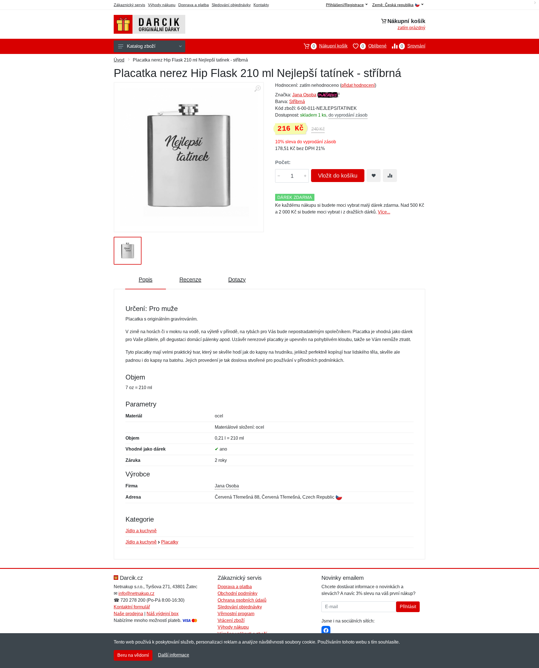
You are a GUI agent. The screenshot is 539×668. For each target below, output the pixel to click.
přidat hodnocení (358, 85)
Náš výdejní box (163, 613)
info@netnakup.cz (136, 593)
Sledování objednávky (231, 5)
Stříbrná (297, 101)
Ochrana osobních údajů (242, 600)
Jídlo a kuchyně (141, 530)
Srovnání (413, 46)
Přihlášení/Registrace (345, 5)
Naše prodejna (128, 613)
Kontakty (261, 5)
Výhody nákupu (161, 5)
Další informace (173, 655)
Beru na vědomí (133, 655)
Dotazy (237, 279)
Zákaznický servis (129, 5)
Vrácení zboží (231, 620)
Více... (384, 212)
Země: (393, 5)
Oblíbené (374, 46)
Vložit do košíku (337, 175)
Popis (145, 279)
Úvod (119, 60)
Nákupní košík (330, 46)
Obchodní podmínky (237, 593)
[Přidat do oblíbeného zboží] (374, 175)
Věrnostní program (236, 613)
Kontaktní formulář (132, 607)
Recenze (190, 279)
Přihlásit (408, 606)
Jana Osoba (304, 94)
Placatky (169, 542)
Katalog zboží (141, 46)
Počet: (283, 162)
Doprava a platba (193, 5)
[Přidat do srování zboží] (390, 175)
